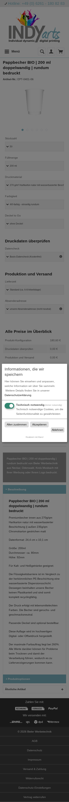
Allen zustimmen (17, 424)
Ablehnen (57, 429)
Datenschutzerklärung (18, 395)
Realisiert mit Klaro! (35, 437)
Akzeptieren (39, 424)
